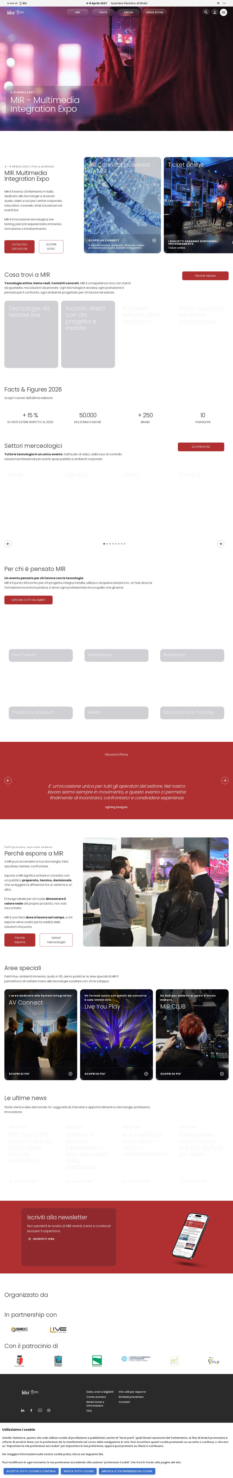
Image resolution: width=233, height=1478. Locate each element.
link (101, 1454)
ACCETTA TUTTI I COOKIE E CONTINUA (31, 1471)
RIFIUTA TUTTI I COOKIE (79, 1471)
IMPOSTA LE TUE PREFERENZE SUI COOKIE (127, 1471)
